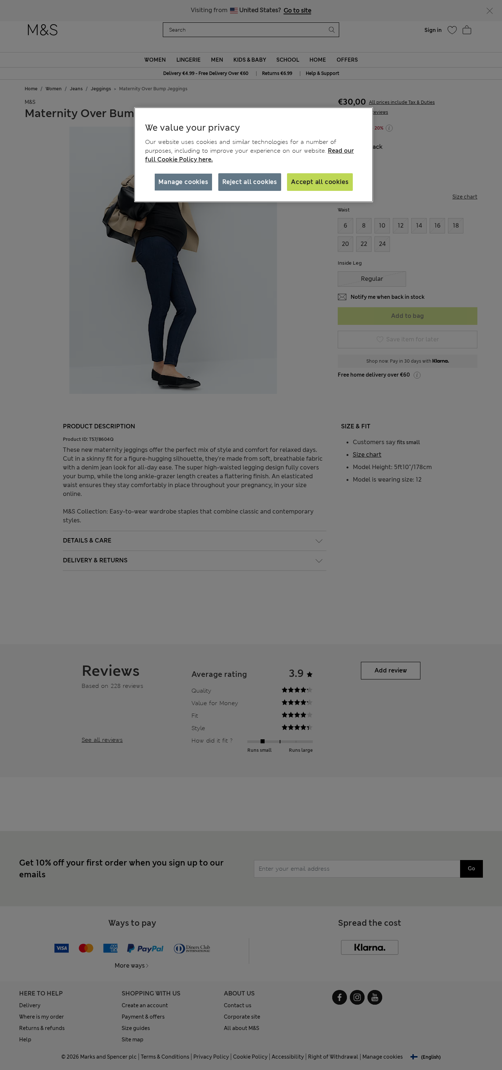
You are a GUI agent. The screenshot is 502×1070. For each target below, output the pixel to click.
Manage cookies (183, 182)
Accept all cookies (319, 182)
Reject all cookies (249, 182)
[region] (253, 155)
